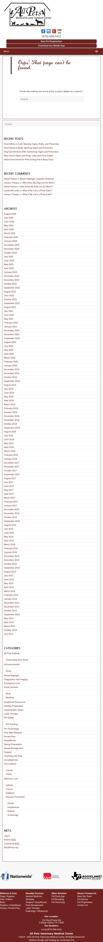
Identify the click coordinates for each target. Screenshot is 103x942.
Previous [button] (2, 876)
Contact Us (82, 905)
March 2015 (9, 591)
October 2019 (10, 377)
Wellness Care (11, 779)
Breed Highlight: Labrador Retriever (37, 179)
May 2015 (8, 583)
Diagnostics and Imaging (16, 679)
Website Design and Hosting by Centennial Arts (51, 940)
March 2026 (9, 233)
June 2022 (9, 295)
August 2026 (10, 214)
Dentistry (30, 899)
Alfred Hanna (10, 179)
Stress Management (13, 748)
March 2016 (9, 544)
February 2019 (11, 408)
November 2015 (11, 560)
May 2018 (8, 443)
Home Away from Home (17, 660)
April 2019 (9, 400)
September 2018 (12, 428)
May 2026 (8, 225)
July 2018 (8, 435)
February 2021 (11, 323)
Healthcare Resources (14, 702)
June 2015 (9, 579)
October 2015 (10, 564)
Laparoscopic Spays (13, 710)
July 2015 (8, 575)
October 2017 (10, 470)
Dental (11, 803)
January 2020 (10, 365)
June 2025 (9, 260)
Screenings (13, 815)
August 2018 (10, 432)
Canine (9, 770)
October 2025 (10, 253)
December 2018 (11, 416)
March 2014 (9, 626)
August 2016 (10, 525)
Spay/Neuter (10, 740)
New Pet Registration (51, 41)
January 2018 (10, 459)
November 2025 (11, 249)
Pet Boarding (58, 899)
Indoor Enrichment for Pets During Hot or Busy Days (28, 159)
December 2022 (11, 276)
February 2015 (11, 595)
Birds (8, 694)
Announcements (12, 664)
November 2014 (11, 607)
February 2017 (11, 502)
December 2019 (11, 369)
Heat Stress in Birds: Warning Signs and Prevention (28, 148)
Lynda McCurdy (11, 190)
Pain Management (34, 905)
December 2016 (11, 509)
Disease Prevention (15, 797)
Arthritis (9, 785)
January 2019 (10, 412)
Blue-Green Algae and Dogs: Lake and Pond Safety (28, 156)
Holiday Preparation (13, 706)
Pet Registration (85, 902)
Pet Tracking (12, 724)
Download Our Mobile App (51, 46)
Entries (10, 840)
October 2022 (10, 284)
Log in (7, 836)
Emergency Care (12, 683)
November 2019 (11, 373)
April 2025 (9, 268)
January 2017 (10, 505)
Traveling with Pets (13, 756)
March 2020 (9, 358)
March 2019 (9, 404)
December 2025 (11, 245)
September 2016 (12, 521)
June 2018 (9, 439)
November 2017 (11, 467)
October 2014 (10, 610)
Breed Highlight (11, 675)
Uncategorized (11, 760)
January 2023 (10, 272)
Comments (11, 843)
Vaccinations (10, 764)
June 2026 (9, 222)
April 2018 (9, 447)
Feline (9, 774)
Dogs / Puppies (7, 896)
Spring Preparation (13, 744)
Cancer (9, 789)
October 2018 (10, 424)
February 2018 (11, 455)
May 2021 (8, 319)
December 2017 (11, 463)
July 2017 (8, 482)
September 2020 (12, 338)
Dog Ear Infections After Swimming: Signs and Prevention (31, 152)
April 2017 (9, 494)
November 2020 (11, 334)
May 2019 (8, 397)
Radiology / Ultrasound (37, 911)
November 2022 (11, 280)
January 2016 (10, 552)
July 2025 (8, 257)
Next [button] (100, 876)
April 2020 (9, 354)
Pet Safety (9, 718)
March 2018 (9, 451)
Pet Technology (11, 729)
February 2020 (11, 362)
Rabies (11, 811)
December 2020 (11, 330)
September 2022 (12, 288)
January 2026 (10, 241)
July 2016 (8, 529)
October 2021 (10, 299)
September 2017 (12, 474)
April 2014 (9, 622)
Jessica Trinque (11, 183)
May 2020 (8, 350)
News (8, 671)
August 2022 (10, 292)
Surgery (8, 752)
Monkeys (10, 697)
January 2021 (10, 327)
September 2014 (12, 614)
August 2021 (10, 307)
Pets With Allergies (13, 733)
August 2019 (10, 385)
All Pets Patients (12, 653)
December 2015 (11, 556)
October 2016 (10, 517)
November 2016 (11, 513)
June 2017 (9, 486)
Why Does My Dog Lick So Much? (39, 183)
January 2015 (10, 599)
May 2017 (8, 490)
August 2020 (10, 342)
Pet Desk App (58, 896)
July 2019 (8, 389)
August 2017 (10, 478)
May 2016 (8, 537)
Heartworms (13, 807)
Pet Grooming (58, 902)
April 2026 (9, 229)
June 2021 (9, 315)
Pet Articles (82, 899)
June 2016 (9, 533)
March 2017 (9, 498)
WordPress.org (11, 847)
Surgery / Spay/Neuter (36, 902)
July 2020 (8, 346)
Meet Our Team (84, 896)
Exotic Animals (11, 687)
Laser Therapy (11, 714)
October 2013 (10, 630)
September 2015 (12, 568)
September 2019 (12, 381)
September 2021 (12, 303)
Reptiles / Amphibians (10, 905)
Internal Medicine (34, 896)
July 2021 (8, 311)
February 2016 (11, 548)
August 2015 (10, 572)
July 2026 (8, 218)
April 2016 (9, 540)
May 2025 (8, 264)
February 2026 (11, 237)
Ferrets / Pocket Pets (10, 908)
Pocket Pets (9, 736)
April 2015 (9, 587)
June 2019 (9, 393)
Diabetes (10, 793)
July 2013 (8, 634)
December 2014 (11, 603)
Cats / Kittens (6, 899)
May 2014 (8, 618)
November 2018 (11, 420)
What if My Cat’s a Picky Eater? (37, 190)
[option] (17, 876)
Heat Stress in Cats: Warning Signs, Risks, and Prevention (31, 144)
